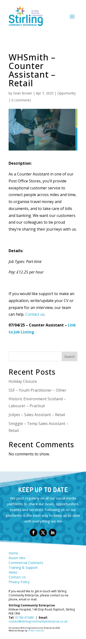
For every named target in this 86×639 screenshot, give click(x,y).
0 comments (21, 100)
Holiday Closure (23, 381)
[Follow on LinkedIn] (52, 532)
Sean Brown (22, 93)
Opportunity (66, 93)
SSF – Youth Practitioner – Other (38, 390)
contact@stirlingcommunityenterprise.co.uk (38, 621)
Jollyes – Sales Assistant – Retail (37, 414)
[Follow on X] (43, 532)
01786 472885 (24, 618)
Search (69, 356)
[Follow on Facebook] (33, 532)
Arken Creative (36, 630)
